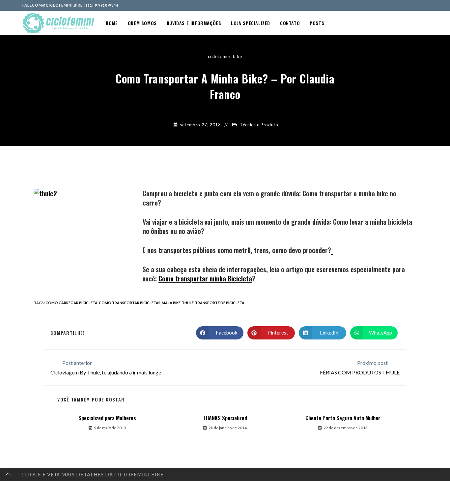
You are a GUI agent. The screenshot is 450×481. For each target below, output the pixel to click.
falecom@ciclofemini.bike (52, 5)
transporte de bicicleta (219, 303)
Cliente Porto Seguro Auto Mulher (342, 418)
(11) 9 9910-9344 (102, 5)
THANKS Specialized (225, 418)
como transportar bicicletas (129, 303)
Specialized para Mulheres (107, 418)
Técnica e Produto (259, 124)
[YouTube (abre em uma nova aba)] (425, 5)
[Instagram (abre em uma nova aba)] (418, 5)
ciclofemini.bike (225, 56)
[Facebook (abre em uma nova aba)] (411, 5)
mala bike (171, 303)
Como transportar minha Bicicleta (205, 278)
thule (188, 303)
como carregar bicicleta (71, 303)
